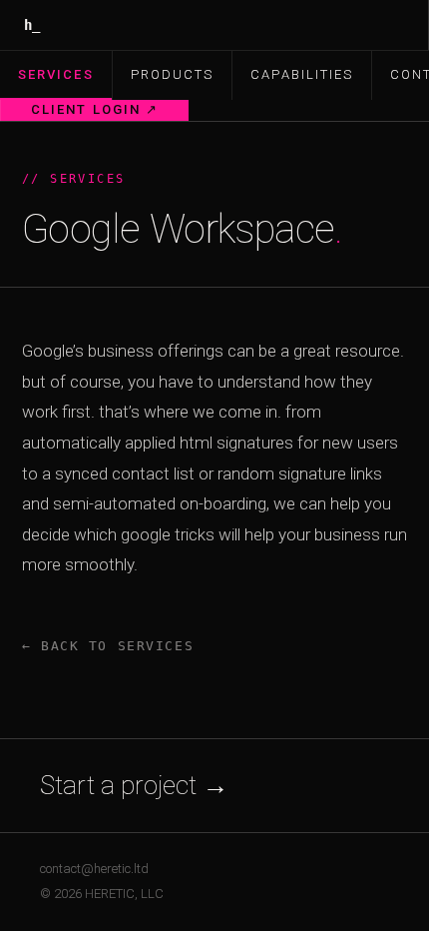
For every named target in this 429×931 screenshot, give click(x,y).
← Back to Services (108, 645)
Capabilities (301, 74)
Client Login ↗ (95, 109)
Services (56, 74)
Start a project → (134, 785)
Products (172, 74)
